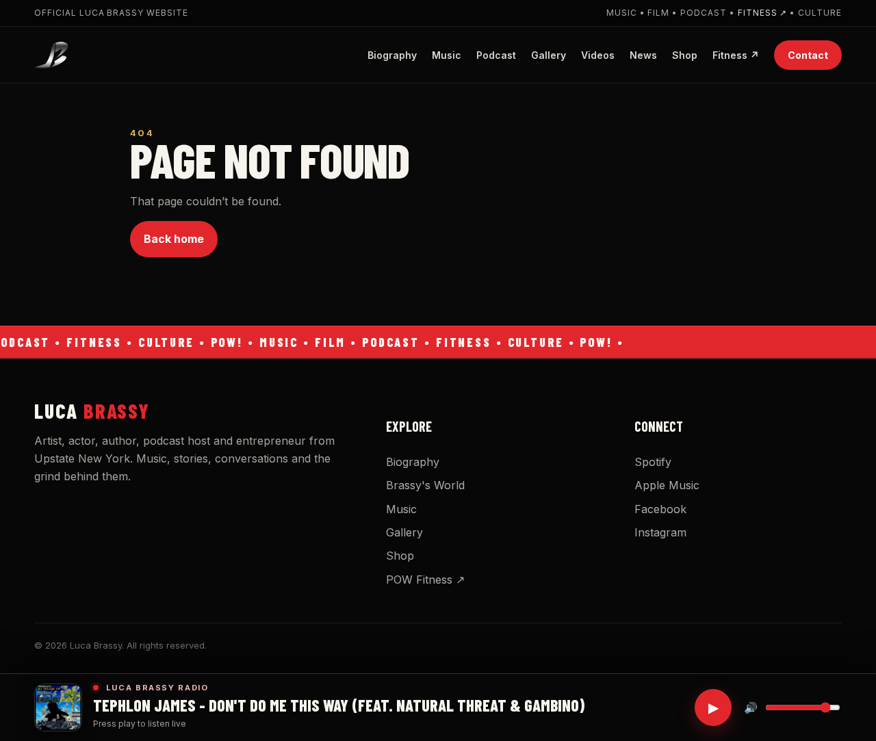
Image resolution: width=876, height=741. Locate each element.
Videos (598, 54)
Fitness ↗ (763, 13)
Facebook (660, 509)
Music (446, 54)
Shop (684, 54)
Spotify (652, 462)
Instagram (660, 532)
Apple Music (666, 485)
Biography (392, 54)
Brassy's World (425, 485)
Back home (174, 239)
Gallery (548, 54)
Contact (808, 54)
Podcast (496, 54)
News (643, 54)
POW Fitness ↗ (425, 579)
